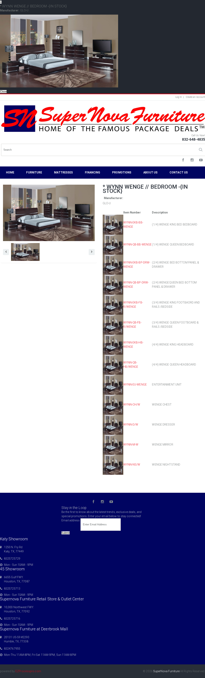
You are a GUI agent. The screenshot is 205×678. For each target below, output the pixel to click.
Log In (178, 97)
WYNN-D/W (130, 424)
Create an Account (195, 97)
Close (3, 91)
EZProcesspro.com (28, 671)
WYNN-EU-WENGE (135, 384)
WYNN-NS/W (131, 464)
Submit (65, 532)
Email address (70, 520)
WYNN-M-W (131, 444)
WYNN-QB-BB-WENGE (137, 244)
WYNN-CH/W (131, 404)
